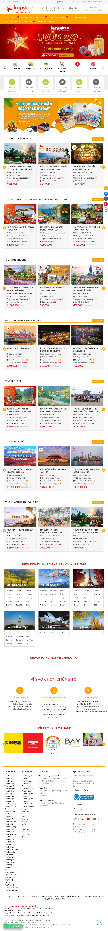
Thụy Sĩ (86, 594)
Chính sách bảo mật (38, 896)
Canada (9, 644)
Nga (85, 598)
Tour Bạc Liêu (9, 852)
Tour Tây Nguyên (10, 890)
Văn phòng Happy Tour (93, 896)
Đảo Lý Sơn (20, 605)
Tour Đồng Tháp (10, 822)
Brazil (18, 633)
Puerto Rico (10, 636)
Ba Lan (76, 601)
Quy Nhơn (9, 591)
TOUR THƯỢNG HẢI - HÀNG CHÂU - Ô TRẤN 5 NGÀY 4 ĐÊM (20, 470)
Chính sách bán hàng (74, 896)
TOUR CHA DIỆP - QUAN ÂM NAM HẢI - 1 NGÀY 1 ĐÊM (85, 289)
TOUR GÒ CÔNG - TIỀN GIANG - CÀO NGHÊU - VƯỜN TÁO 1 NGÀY (54, 531)
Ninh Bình (29, 591)
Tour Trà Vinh (9, 855)
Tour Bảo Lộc (9, 801)
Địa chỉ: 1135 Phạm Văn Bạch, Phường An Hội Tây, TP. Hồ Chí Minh (29, 908)
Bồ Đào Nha (98, 605)
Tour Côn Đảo (9, 789)
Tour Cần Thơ (9, 819)
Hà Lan (76, 605)
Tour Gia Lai (8, 844)
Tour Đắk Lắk (9, 847)
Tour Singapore (27, 799)
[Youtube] (81, 809)
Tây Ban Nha (78, 598)
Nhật (61, 591)
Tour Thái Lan (27, 781)
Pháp (96, 591)
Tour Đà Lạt (8, 781)
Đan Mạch (97, 601)
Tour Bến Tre (9, 839)
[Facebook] (74, 809)
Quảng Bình (20, 591)
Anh (75, 591)
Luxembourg (88, 591)
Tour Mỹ (25, 778)
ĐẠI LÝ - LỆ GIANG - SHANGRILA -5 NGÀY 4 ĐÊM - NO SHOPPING (86, 470)
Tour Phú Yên (9, 832)
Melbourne (63, 633)
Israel (42, 598)
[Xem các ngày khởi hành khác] (29, 178)
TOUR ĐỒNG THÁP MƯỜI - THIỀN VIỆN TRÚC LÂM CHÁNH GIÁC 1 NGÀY (20, 531)
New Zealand (44, 633)
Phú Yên (9, 598)
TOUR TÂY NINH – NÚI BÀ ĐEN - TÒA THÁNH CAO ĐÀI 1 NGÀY (20, 289)
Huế (27, 601)
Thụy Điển (97, 594)
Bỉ (84, 605)
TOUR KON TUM (10, 875)
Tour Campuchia (27, 804)
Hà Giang (29, 594)
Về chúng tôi (9, 896)
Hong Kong (64, 598)
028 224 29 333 (88, 776)
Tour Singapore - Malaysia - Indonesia (28, 808)
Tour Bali (25, 801)
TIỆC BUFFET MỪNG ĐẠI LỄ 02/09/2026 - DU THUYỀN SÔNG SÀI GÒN (87, 349)
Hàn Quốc (43, 594)
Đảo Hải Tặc (20, 598)
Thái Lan (43, 605)
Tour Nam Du (9, 824)
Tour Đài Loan (27, 791)
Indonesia (63, 601)
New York (29, 640)
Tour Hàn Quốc (27, 776)
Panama (19, 644)
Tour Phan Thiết (10, 837)
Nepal (52, 601)
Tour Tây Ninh (9, 857)
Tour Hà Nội (8, 778)
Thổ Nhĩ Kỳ (26, 786)
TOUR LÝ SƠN (9, 885)
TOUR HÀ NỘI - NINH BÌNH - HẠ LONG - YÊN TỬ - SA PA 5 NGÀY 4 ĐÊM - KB (19, 410)
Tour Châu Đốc (9, 829)
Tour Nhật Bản (27, 783)
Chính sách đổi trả (22, 896)
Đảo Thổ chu (10, 605)
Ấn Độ (62, 594)
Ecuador (9, 640)
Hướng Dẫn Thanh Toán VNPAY (54, 899)
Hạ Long (19, 601)
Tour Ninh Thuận (10, 834)
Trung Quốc (54, 594)
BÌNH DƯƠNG (9, 872)
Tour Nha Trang (10, 804)
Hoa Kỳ (8, 633)
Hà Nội (8, 594)
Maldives (53, 605)
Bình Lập (19, 594)
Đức (75, 594)
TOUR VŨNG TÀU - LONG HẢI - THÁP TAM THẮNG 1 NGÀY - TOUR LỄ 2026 (53, 167)
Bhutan (62, 605)
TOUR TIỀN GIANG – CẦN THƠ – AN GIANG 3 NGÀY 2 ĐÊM (20, 228)
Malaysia (53, 591)
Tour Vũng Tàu (9, 786)
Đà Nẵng (29, 598)
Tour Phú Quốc (9, 796)
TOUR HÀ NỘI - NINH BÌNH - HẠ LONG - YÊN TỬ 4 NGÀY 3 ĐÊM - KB (86, 410)
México (28, 633)
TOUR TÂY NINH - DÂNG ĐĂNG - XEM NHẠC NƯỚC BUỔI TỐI (20, 167)
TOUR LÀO (26, 832)
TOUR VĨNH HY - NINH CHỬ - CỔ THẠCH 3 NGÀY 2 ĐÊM (52, 228)
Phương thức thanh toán (56, 896)
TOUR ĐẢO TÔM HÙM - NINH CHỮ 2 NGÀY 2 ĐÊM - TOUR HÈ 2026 (86, 228)
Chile (27, 644)
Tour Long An (9, 865)
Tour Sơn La (8, 816)
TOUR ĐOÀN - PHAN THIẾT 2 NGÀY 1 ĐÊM (86, 531)
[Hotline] (106, 188)
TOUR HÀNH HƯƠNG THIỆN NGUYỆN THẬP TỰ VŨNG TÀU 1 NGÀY (54, 289)
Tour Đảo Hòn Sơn (11, 849)
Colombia (19, 640)
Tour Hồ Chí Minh (10, 776)
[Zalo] (106, 194)
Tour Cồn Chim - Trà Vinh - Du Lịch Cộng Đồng (85, 167)
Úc (22, 814)
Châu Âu (25, 819)
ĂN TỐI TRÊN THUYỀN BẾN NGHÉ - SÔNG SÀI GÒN (19, 349)
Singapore (43, 591)
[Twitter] (78, 809)
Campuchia (44, 601)
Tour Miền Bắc (9, 842)
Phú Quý (9, 601)
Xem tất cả (97, 139)
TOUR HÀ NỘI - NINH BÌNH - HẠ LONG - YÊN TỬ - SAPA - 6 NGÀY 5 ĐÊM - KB (52, 410)
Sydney (52, 633)
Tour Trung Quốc (28, 789)
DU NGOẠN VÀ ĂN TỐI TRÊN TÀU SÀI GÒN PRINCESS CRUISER (53, 349)
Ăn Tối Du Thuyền (11, 888)
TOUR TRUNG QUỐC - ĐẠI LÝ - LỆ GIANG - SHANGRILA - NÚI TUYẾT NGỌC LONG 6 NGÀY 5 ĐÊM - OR (52, 470)
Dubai (52, 598)
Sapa (28, 605)
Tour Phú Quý (9, 783)
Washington (20, 636)
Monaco (87, 601)
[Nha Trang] (54, 41)
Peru (27, 636)
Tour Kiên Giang (10, 827)
